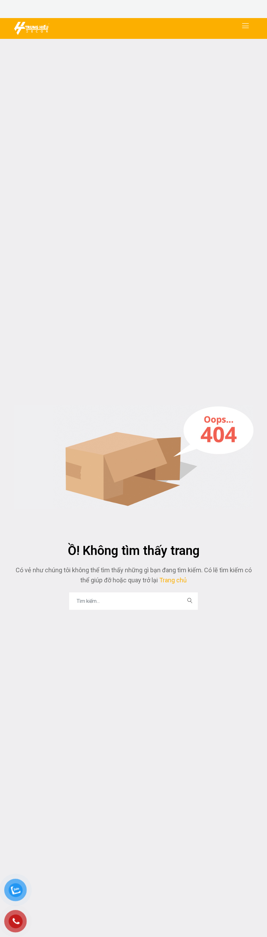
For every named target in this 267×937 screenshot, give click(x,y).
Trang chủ (172, 580)
